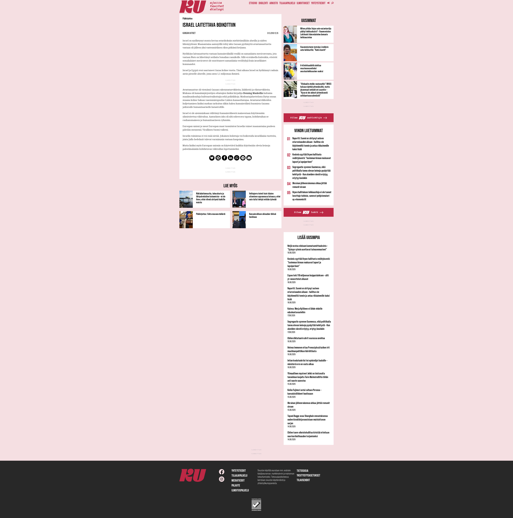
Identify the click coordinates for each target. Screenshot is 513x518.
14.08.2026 (291, 426)
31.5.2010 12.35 (272, 33)
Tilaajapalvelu (287, 3)
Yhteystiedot (318, 3)
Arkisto (273, 3)
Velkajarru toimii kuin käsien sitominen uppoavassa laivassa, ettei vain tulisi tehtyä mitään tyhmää (264, 196)
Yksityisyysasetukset (308, 475)
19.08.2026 (291, 252)
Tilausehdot (303, 480)
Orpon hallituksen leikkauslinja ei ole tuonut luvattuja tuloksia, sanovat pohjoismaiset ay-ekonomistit (311, 196)
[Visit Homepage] (192, 6)
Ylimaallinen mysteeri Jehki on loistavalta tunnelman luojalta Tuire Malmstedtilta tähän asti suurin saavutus (307, 377)
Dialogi (217, 9)
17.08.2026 (291, 315)
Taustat (217, 5)
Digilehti (263, 3)
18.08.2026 (291, 269)
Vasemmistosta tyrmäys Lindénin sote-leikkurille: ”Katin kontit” (314, 48)
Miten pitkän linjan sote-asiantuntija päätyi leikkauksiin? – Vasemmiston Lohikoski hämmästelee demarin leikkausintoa (315, 33)
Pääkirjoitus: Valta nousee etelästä (210, 213)
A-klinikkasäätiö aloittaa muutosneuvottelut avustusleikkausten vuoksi (311, 68)
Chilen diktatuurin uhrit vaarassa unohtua (306, 338)
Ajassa (216, 2)
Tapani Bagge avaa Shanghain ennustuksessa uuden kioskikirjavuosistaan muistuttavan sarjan (307, 419)
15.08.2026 (291, 384)
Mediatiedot (238, 480)
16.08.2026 (291, 341)
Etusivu (253, 3)
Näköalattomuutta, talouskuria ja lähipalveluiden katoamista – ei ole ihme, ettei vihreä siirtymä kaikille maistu (210, 198)
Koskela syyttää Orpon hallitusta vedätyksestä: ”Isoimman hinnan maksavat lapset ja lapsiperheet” (311, 158)
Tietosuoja (302, 470)
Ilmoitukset (303, 3)
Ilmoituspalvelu (240, 490)
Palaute (236, 485)
